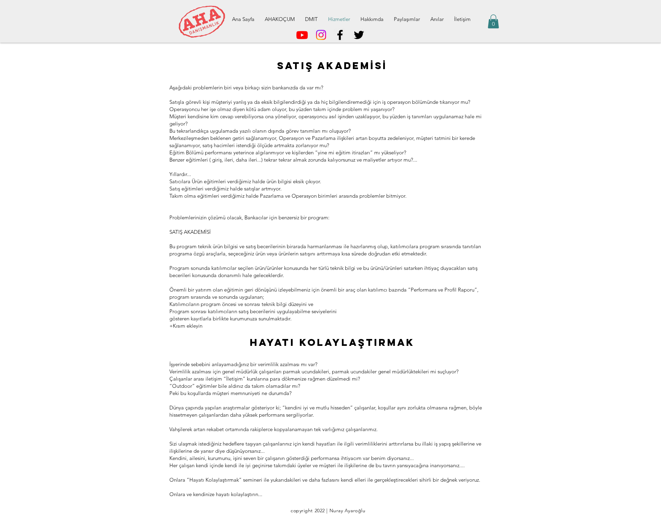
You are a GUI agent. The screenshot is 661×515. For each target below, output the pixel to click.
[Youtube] (302, 35)
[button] (493, 21)
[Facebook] (340, 35)
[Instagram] (321, 35)
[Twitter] (359, 35)
